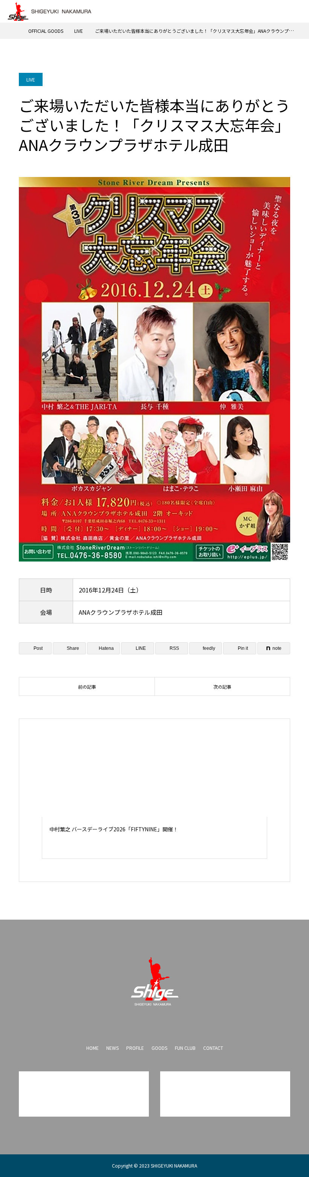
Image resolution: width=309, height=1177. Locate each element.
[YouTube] (154, 1022)
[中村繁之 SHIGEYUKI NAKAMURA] (154, 981)
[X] (139, 1022)
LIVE (30, 79)
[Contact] (169, 1022)
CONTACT (213, 1048)
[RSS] (184, 1022)
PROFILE (135, 1048)
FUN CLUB (185, 1048)
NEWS (112, 1048)
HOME (92, 1048)
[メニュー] (297, 11)
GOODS (159, 1048)
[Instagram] (124, 1022)
